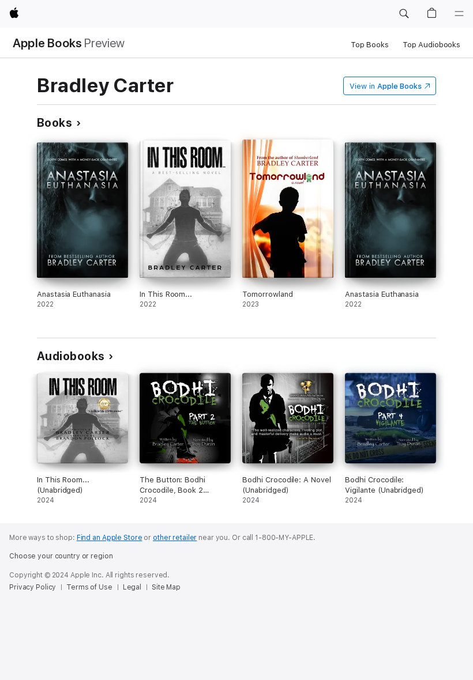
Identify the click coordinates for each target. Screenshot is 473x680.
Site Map (166, 587)
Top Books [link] (370, 44)
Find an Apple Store (109, 538)
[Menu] (459, 14)
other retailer (175, 538)
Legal (132, 587)
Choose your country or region (61, 556)
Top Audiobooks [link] (431, 44)
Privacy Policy (32, 587)
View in (386, 86)
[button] (404, 14)
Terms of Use (89, 587)
